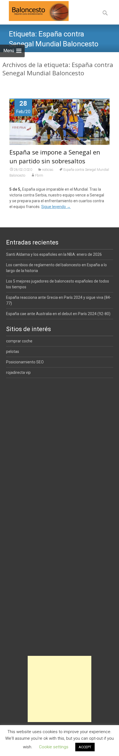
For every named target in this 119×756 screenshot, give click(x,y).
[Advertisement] (59, 689)
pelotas (12, 351)
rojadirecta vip (18, 372)
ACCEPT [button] (85, 747)
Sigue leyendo (56, 206)
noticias (47, 170)
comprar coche (19, 341)
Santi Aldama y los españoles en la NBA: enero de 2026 (54, 254)
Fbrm (39, 175)
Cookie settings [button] (53, 746)
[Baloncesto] (34, 11)
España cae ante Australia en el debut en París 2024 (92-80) (58, 314)
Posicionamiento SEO (25, 362)
